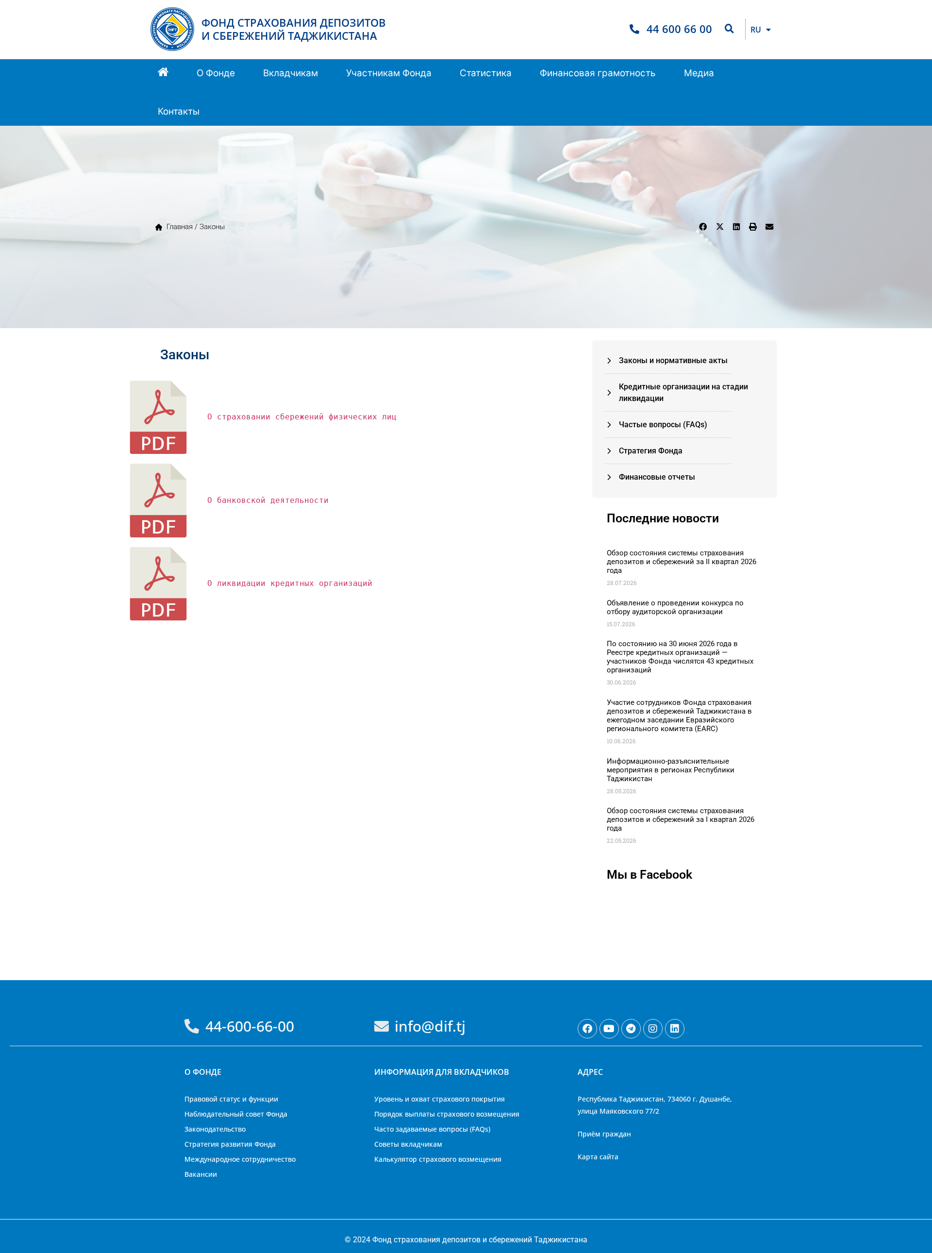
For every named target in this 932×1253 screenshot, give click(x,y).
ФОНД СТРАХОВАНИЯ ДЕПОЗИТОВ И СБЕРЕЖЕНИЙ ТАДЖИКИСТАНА (293, 29)
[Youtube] (609, 1028)
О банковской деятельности (268, 500)
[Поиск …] (729, 29)
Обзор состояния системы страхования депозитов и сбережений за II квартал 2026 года (681, 562)
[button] (216, 73)
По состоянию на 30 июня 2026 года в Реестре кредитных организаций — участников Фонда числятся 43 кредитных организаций (680, 656)
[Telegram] (631, 1028)
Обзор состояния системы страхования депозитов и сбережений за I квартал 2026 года (680, 819)
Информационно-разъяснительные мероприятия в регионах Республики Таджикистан (670, 770)
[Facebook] (587, 1028)
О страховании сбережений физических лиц (302, 416)
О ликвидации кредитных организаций (289, 583)
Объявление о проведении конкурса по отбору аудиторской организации (675, 607)
